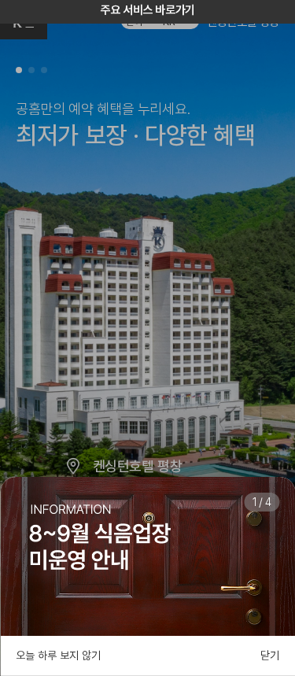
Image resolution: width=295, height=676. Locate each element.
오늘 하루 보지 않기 (58, 655)
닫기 (269, 655)
